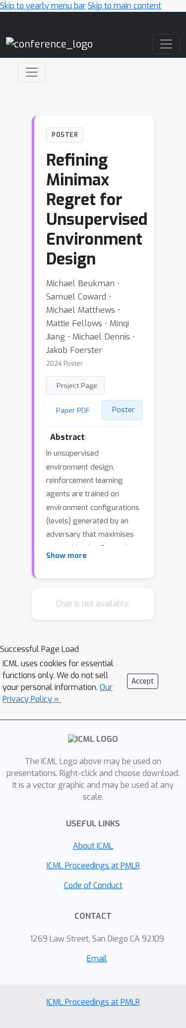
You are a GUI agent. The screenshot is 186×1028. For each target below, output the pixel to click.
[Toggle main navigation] (166, 44)
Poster (123, 410)
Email (97, 958)
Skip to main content (124, 5)
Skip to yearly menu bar (43, 5)
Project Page (77, 385)
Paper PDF (73, 410)
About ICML (93, 846)
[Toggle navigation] (32, 72)
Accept (142, 681)
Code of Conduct (93, 885)
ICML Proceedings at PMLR (93, 865)
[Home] (49, 44)
